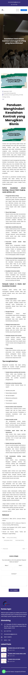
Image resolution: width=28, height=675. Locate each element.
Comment (14, 573)
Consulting (6, 94)
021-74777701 (14, 4)
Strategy (4, 96)
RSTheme (23, 671)
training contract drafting (11, 537)
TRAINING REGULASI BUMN (14, 659)
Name (6, 565)
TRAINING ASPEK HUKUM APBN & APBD (17, 653)
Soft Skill (21, 94)
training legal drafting (19, 540)
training (8, 96)
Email (20, 565)
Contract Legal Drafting (14, 94)
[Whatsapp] (4, 671)
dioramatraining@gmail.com (14, 2)
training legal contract (8, 540)
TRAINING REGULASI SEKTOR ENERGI (16, 648)
